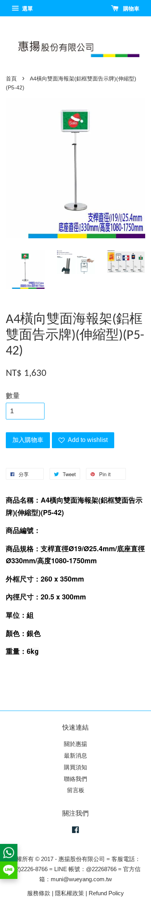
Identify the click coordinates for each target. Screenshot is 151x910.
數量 (13, 396)
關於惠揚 (75, 744)
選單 (27, 8)
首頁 (11, 79)
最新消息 (75, 755)
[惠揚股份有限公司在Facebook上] (75, 831)
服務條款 (38, 893)
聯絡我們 (75, 779)
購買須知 (75, 767)
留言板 (75, 790)
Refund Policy (106, 893)
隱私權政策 (69, 893)
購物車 (130, 8)
